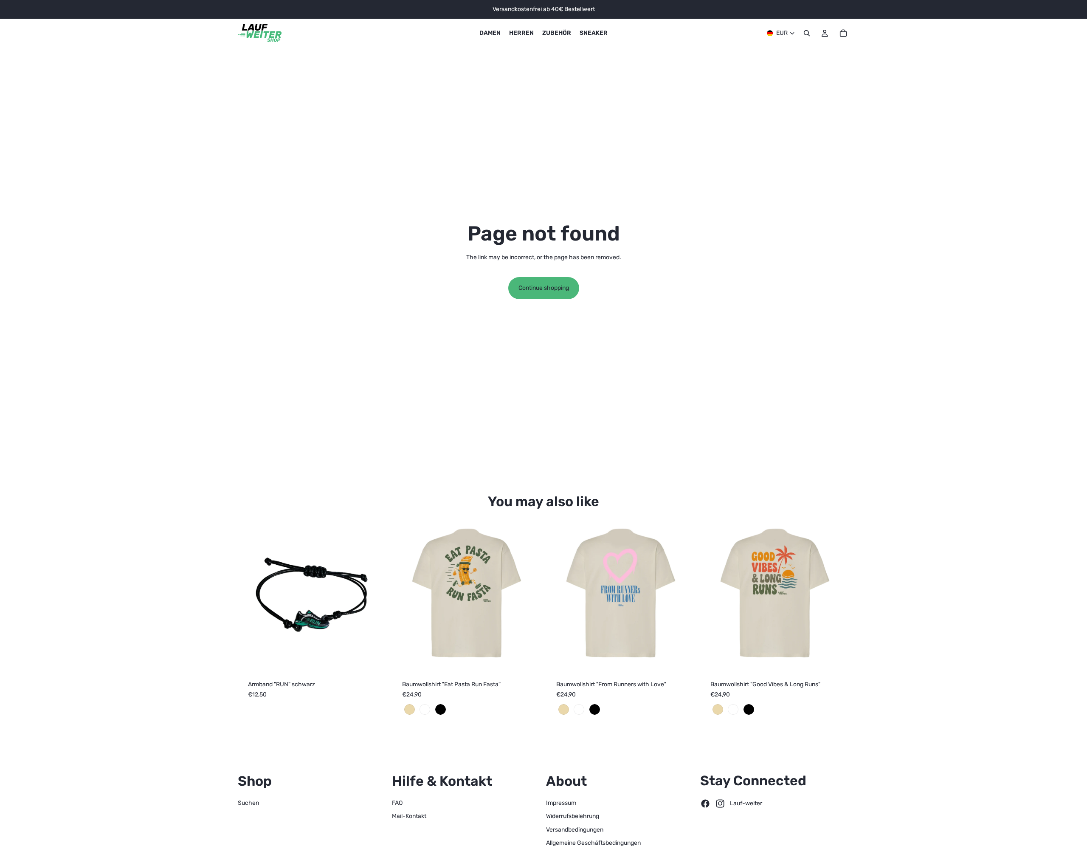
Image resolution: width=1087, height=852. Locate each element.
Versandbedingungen (574, 829)
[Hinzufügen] (373, 657)
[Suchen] (806, 33)
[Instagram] (720, 803)
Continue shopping (543, 288)
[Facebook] (705, 803)
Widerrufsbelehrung (572, 816)
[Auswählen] (527, 657)
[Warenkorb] (843, 33)
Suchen (248, 803)
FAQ (397, 803)
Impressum (561, 803)
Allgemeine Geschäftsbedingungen (593, 842)
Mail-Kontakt (409, 816)
